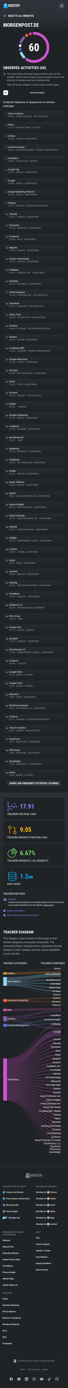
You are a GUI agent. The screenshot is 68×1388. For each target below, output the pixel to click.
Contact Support (43, 1244)
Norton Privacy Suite (11, 1259)
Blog (4, 1337)
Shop (5, 1331)
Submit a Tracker (43, 1251)
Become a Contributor (12, 1318)
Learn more (48, 905)
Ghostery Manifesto (11, 1305)
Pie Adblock (8, 1266)
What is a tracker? (16, 910)
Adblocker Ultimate (11, 1253)
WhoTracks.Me (12, 1205)
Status (5, 1299)
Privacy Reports (9, 1311)
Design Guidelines (43, 1263)
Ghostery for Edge (45, 1218)
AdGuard (6, 1240)
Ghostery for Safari (45, 1205)
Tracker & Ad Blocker (14, 1192)
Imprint (45, 1369)
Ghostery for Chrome (46, 1192)
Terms (22, 1369)
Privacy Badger (9, 1272)
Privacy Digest (12, 1211)
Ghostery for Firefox (46, 1199)
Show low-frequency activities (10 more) (34, 783)
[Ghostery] (11, 5)
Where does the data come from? (23, 915)
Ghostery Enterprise (11, 1324)
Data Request (41, 1257)
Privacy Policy (34, 1369)
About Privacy (42, 1270)
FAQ (37, 1238)
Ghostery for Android (46, 1224)
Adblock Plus (8, 1247)
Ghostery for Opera (45, 1211)
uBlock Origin (8, 1279)
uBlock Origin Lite (10, 1285)
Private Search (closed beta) (18, 1199)
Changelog (7, 1343)
